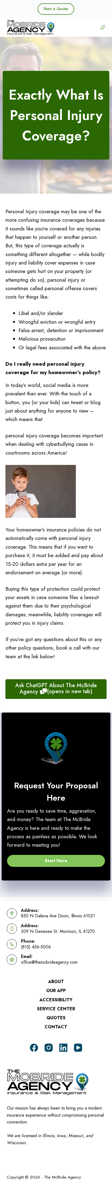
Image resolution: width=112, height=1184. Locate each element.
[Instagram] (49, 1048)
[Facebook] (34, 1048)
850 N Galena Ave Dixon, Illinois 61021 (58, 916)
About (56, 982)
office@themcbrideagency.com (49, 962)
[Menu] (102, 27)
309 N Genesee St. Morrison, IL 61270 (58, 931)
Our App (56, 991)
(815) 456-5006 (36, 947)
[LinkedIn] (63, 1048)
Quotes (56, 1018)
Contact (56, 1027)
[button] (56, 861)
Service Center (56, 1009)
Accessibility (55, 1000)
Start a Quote (55, 9)
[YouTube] (78, 1048)
